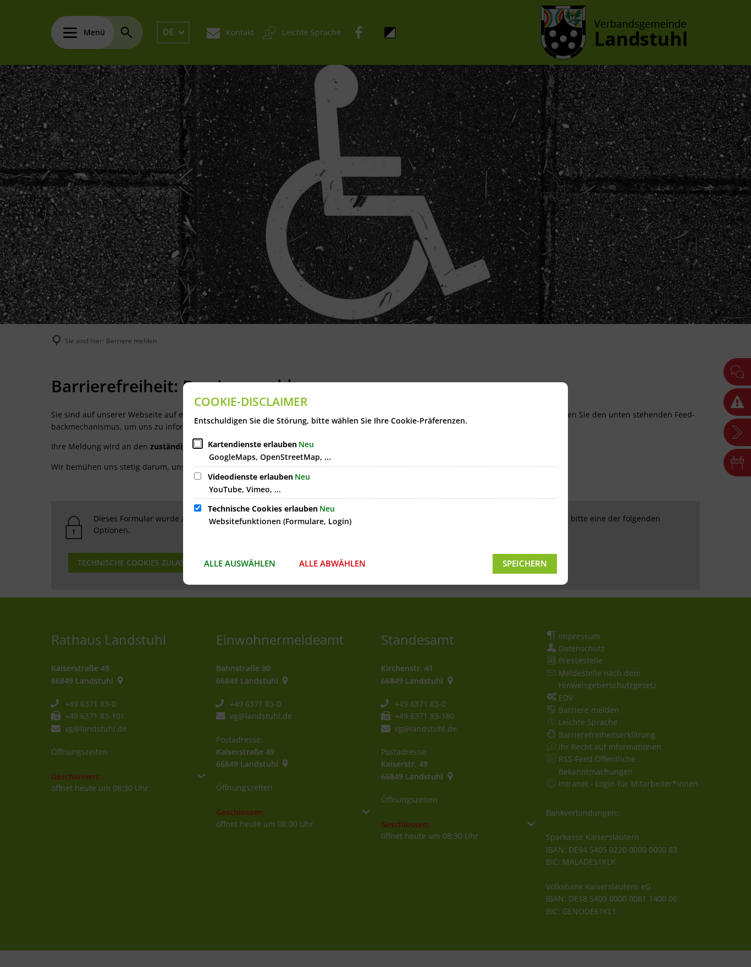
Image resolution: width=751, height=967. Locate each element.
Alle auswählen (239, 563)
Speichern (524, 563)
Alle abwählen (332, 563)
